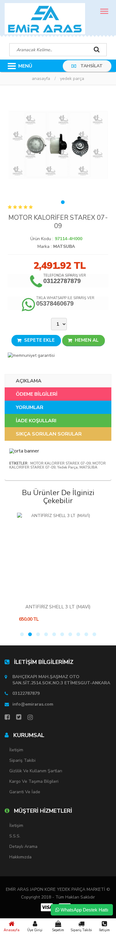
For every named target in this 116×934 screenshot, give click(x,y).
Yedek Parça (72, 78)
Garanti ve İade (24, 792)
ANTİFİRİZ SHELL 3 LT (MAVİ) (58, 607)
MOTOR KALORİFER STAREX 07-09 (60, 463)
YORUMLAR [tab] (29, 407)
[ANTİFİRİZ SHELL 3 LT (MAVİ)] (58, 555)
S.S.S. (14, 836)
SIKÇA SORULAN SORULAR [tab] (49, 434)
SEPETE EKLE (39, 340)
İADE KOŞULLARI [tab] (36, 420)
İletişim (104, 930)
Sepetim (58, 930)
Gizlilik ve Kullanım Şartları (35, 771)
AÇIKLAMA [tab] (28, 380)
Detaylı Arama (23, 846)
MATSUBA (64, 246)
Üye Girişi (34, 930)
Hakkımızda (20, 857)
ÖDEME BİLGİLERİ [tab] (37, 394)
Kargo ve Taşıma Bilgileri (33, 781)
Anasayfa (11, 930)
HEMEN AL (86, 340)
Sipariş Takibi (81, 930)
